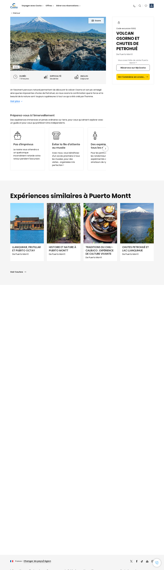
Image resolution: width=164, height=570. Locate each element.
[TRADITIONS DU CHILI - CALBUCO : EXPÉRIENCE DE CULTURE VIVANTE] (100, 232)
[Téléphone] (134, 6)
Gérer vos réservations (67, 5)
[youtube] (147, 561)
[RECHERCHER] (140, 6)
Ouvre (98, 20)
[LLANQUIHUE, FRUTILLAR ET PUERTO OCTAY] (27, 232)
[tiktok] (142, 561)
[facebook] (137, 561)
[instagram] (152, 561)
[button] (146, 5)
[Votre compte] (151, 6)
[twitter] (131, 561)
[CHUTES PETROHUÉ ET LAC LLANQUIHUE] (137, 232)
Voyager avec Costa (32, 5)
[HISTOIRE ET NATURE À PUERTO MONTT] (63, 232)
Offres (49, 5)
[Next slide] (105, 148)
